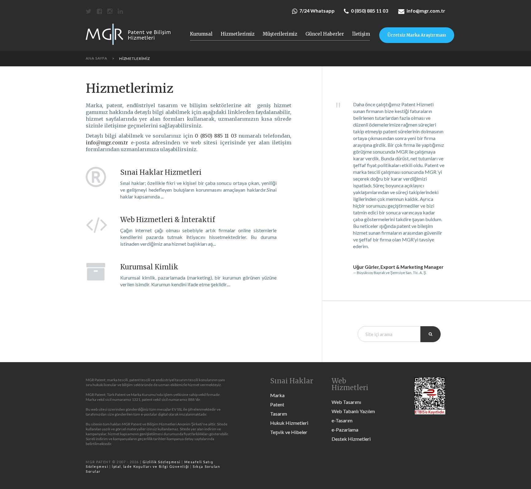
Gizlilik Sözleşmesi (162, 462)
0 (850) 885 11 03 (369, 11)
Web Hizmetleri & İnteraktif (167, 219)
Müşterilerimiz (280, 34)
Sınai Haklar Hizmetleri (161, 172)
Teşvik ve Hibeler (288, 432)
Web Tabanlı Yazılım (353, 411)
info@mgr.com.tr (426, 11)
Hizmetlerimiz (237, 34)
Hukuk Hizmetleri (289, 423)
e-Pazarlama (345, 429)
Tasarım (278, 414)
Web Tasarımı (346, 402)
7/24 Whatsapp (317, 11)
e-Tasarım (342, 420)
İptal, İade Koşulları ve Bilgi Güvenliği (150, 466)
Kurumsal (201, 34)
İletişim (361, 34)
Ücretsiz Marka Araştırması (416, 35)
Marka (277, 395)
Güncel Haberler (324, 34)
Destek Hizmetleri (351, 439)
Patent (277, 404)
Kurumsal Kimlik (149, 267)
